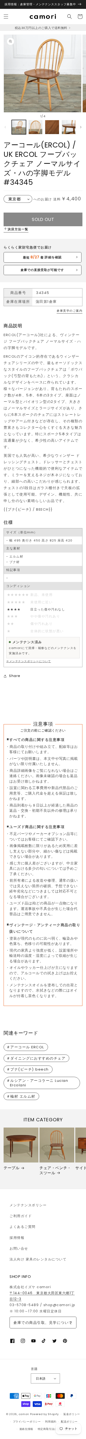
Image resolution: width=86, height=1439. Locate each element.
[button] (6, 16)
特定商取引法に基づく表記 (54, 1429)
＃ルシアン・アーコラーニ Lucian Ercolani (37, 1083)
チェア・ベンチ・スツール (55, 1171)
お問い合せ (19, 1248)
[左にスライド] (5, 127)
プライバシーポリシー (27, 1421)
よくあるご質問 (23, 1226)
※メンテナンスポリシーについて (28, 661)
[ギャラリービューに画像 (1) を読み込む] (19, 127)
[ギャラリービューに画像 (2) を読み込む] (35, 127)
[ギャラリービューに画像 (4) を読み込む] (69, 127)
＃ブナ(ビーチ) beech (27, 1069)
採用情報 (17, 1237)
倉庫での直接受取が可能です (42, 270)
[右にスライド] (80, 127)
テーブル (11, 1168)
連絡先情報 (26, 1429)
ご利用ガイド (21, 1215)
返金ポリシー (71, 1414)
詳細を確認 (42, 257)
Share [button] (15, 675)
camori (24, 1414)
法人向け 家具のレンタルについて (38, 1259)
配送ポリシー (69, 1421)
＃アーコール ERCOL (25, 1047)
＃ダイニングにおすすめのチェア (36, 1058)
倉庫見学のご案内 (69, 311)
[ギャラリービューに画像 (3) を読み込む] (52, 127)
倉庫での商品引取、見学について (43, 1322)
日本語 (40, 1378)
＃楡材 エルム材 (20, 1096)
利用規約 (50, 1421)
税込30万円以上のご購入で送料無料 (41, 28)
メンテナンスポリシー (28, 1205)
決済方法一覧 (18, 229)
